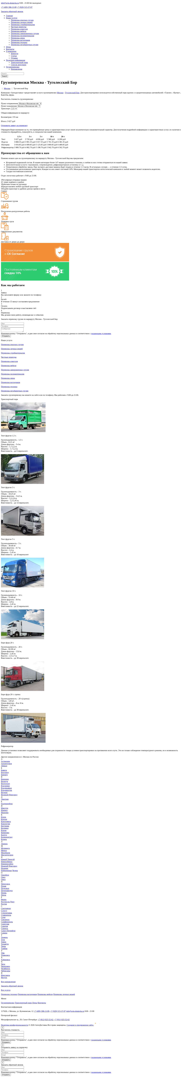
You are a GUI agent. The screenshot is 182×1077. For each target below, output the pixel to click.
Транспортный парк (19, 62)
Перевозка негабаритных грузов (24, 45)
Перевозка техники (19, 42)
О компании (11, 51)
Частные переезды (18, 27)
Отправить (6, 336)
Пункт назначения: (9, 106)
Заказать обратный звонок (12, 11)
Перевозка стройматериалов (23, 25)
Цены (8, 47)
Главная (9, 16)
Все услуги (5, 990)
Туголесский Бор (72, 93)
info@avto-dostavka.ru (10, 3)
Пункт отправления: (9, 103)
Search (4, 76)
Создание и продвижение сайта (80, 1025)
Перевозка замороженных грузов (25, 33)
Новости (14, 54)
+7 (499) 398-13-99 (8, 7)
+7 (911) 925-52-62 (62, 1020)
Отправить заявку (14, 125)
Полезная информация (15, 60)
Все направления (8, 982)
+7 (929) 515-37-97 (24, 7)
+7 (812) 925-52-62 (45, 1020)
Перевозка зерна (18, 38)
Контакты (10, 49)
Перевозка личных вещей (22, 22)
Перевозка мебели (18, 31)
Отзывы (14, 58)
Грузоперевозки (12, 67)
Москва (60, 93)
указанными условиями (101, 333)
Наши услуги (11, 18)
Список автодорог (18, 65)
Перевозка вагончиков (20, 40)
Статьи (14, 56)
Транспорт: (5, 108)
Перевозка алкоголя (19, 29)
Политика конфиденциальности (14, 1025)
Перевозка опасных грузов (22, 20)
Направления (16, 69)
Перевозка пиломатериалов (22, 36)
